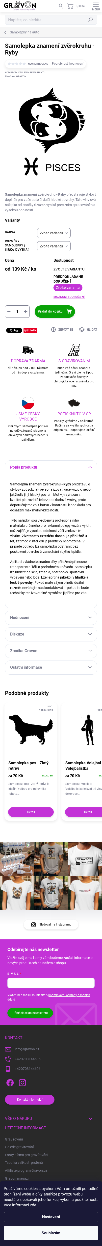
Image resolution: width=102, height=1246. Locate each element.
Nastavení (51, 1217)
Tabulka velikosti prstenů (24, 1163)
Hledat (90, 20)
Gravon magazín (17, 1178)
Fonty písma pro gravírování (26, 1155)
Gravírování (14, 1139)
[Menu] (96, 6)
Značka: (15, 76)
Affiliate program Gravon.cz (26, 1170)
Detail (31, 812)
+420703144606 (28, 1059)
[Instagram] (21, 1082)
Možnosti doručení (69, 297)
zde (33, 1205)
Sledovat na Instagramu (55, 924)
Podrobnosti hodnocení (67, 63)
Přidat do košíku (50, 311)
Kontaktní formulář (30, 1099)
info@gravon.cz (27, 1049)
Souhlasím (51, 1233)
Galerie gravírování (19, 1147)
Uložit (32, 330)
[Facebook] (9, 1082)
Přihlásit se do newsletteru (30, 1013)
